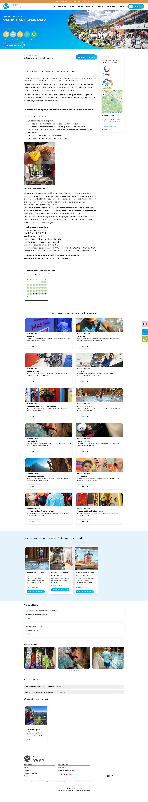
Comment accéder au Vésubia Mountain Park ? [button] (43, 687)
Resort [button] (101, 6)
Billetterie (138, 6)
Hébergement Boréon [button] (86, 6)
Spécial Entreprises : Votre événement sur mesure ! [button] (45, 692)
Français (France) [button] (144, 323)
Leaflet (112, 112)
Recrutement (28, 764)
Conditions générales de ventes (68, 790)
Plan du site (27, 776)
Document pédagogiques (66, 770)
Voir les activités (14, 45)
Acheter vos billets (86, 57)
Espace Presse (63, 764)
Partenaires (27, 770)
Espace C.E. (62, 767)
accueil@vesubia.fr (110, 126)
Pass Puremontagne (66, 6)
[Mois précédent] (32, 274)
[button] (112, 100)
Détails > (29, 739)
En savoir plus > (34, 346)
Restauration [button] (112, 6)
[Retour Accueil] (13, 6)
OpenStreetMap (118, 112)
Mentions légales (84, 790)
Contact (26, 767)
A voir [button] (52, 6)
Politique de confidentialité (74, 788)
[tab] (69, 670)
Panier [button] (122, 6)
